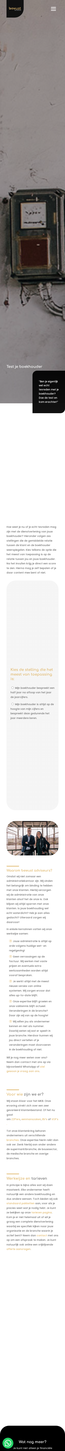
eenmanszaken (31, 1119)
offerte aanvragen (18, 1249)
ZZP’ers (15, 1119)
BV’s (44, 1119)
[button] (8, 1443)
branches (12, 1140)
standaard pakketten (20, 1203)
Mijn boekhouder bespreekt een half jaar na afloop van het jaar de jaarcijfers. (32, 692)
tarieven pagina (41, 1212)
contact (42, 1235)
